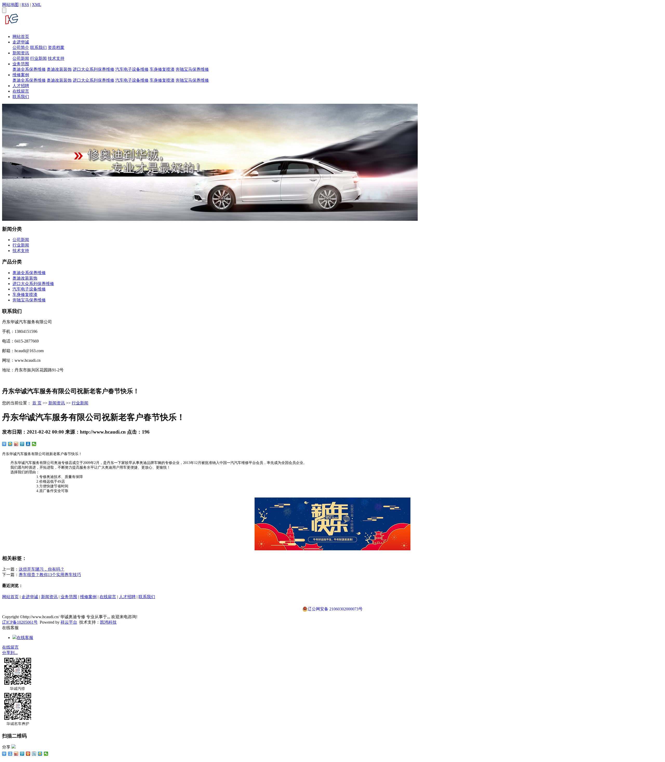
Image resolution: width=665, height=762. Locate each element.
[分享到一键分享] (10, 754)
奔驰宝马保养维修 (192, 69)
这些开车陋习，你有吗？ (41, 569)
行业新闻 (38, 58)
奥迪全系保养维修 (29, 69)
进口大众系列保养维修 (93, 69)
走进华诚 (20, 42)
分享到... (10, 652)
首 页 (37, 403)
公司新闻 (20, 58)
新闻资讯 (20, 53)
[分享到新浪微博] (16, 444)
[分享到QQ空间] (10, 444)
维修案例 (20, 75)
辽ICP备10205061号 (20, 622)
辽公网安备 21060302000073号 (335, 609)
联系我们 (38, 47)
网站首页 (20, 36)
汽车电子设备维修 (132, 69)
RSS (25, 4)
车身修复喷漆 (162, 69)
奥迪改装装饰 (59, 69)
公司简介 (20, 47)
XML (36, 4)
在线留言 (20, 91)
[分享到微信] (34, 444)
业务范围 (20, 64)
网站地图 (10, 4)
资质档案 (56, 47)
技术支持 (56, 58)
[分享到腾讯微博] (22, 444)
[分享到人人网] (28, 444)
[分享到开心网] (28, 754)
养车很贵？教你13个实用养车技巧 (50, 574)
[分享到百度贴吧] (34, 754)
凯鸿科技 (108, 622)
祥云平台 (69, 622)
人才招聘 (20, 85)
